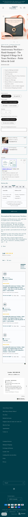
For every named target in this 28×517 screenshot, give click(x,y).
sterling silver (6, 96)
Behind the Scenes (7, 418)
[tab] (2, 187)
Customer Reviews (7, 441)
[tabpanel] (14, 198)
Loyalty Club (6, 451)
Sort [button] (3, 260)
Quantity (3, 109)
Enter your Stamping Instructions (8, 126)
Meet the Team (6, 425)
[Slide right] (17, 41)
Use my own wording (8, 123)
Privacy (4, 461)
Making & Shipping (7, 444)
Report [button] (15, 295)
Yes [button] (12, 295)
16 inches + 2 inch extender (10, 102)
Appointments (6, 428)
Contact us (5, 431)
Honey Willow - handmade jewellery (13, 509)
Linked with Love (7, 169)
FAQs (4, 458)
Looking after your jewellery (9, 455)
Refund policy (13, 511)
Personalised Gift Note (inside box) (9, 116)
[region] (14, 386)
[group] (14, 253)
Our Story (5, 414)
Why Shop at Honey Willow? (10, 411)
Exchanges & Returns (8, 448)
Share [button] (4, 246)
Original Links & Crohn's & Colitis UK (12, 421)
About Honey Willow (8, 408)
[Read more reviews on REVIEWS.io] (21, 399)
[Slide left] (10, 41)
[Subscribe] (23, 483)
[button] (3, 8)
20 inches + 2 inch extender (10, 105)
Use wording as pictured (9, 119)
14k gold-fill (17, 96)
